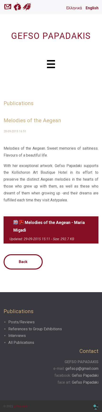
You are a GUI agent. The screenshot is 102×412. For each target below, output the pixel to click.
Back (23, 261)
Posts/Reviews (21, 322)
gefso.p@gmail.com (81, 368)
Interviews (17, 335)
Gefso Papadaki (85, 375)
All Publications (21, 342)
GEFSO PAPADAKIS (51, 36)
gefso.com (20, 406)
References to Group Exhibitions (35, 329)
